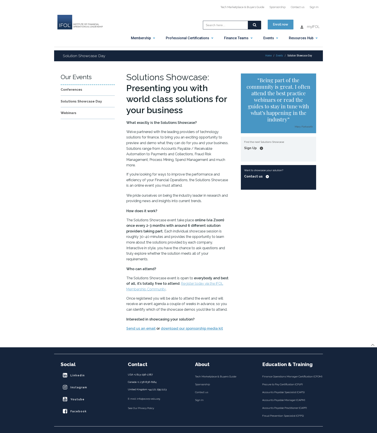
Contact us (297, 7)
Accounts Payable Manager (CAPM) (283, 400)
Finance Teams (236, 38)
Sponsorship (277, 7)
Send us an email (141, 328)
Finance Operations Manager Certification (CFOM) (289, 376)
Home (268, 55)
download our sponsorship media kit (192, 328)
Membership (141, 38)
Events (268, 38)
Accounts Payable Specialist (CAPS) (283, 392)
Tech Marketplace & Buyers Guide (242, 7)
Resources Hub (301, 38)
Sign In (314, 7)
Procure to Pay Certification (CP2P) (282, 384)
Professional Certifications (187, 38)
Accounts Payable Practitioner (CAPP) (284, 407)
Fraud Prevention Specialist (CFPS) (283, 415)
